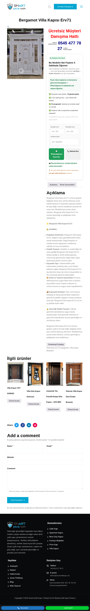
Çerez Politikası (16, 578)
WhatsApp (68, 608)
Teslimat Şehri (55, 136)
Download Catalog (56, 344)
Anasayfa (14, 566)
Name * (10, 446)
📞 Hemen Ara (73, 151)
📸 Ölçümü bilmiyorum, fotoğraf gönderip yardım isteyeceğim (63, 164)
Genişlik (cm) (54, 127)
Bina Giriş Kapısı (56, 537)
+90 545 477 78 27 (56, 568)
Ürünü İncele (14, 401)
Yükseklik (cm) (70, 127)
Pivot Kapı (53, 545)
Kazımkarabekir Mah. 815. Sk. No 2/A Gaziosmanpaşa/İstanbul (63, 584)
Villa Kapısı (54, 549)
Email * (49, 446)
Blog (12, 582)
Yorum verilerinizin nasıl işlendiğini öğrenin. (65, 508)
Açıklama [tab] (53, 185)
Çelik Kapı (53, 529)
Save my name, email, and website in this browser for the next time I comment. (36, 491)
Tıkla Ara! (24, 608)
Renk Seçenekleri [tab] (67, 185)
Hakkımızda (15, 574)
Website (10, 457)
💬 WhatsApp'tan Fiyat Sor (56, 154)
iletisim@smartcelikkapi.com (60, 575)
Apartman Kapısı (56, 533)
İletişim (13, 570)
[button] (8, 27)
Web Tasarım (15, 586)
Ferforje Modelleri (56, 541)
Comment (11, 468)
